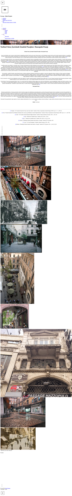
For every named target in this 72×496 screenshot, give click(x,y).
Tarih (9, 20)
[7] (57, 96)
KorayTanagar (7, 488)
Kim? (11, 20)
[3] (42, 66)
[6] (39, 84)
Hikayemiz (5, 22)
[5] (48, 76)
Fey (3, 21)
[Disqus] (36, 468)
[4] (66, 69)
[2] (7, 61)
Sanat (7, 20)
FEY (3, 34)
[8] (53, 97)
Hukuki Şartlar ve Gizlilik (11, 22)
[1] (66, 57)
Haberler (4, 19)
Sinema (4, 20)
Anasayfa (4, 18)
